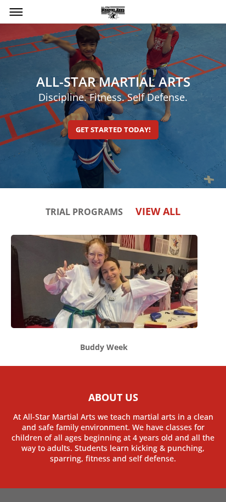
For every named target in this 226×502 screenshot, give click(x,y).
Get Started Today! (113, 129)
